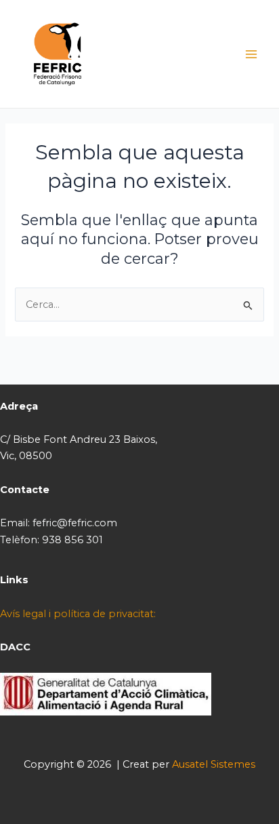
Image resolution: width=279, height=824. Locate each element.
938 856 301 (72, 540)
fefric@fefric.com (75, 523)
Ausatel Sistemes (213, 764)
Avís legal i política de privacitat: (78, 614)
